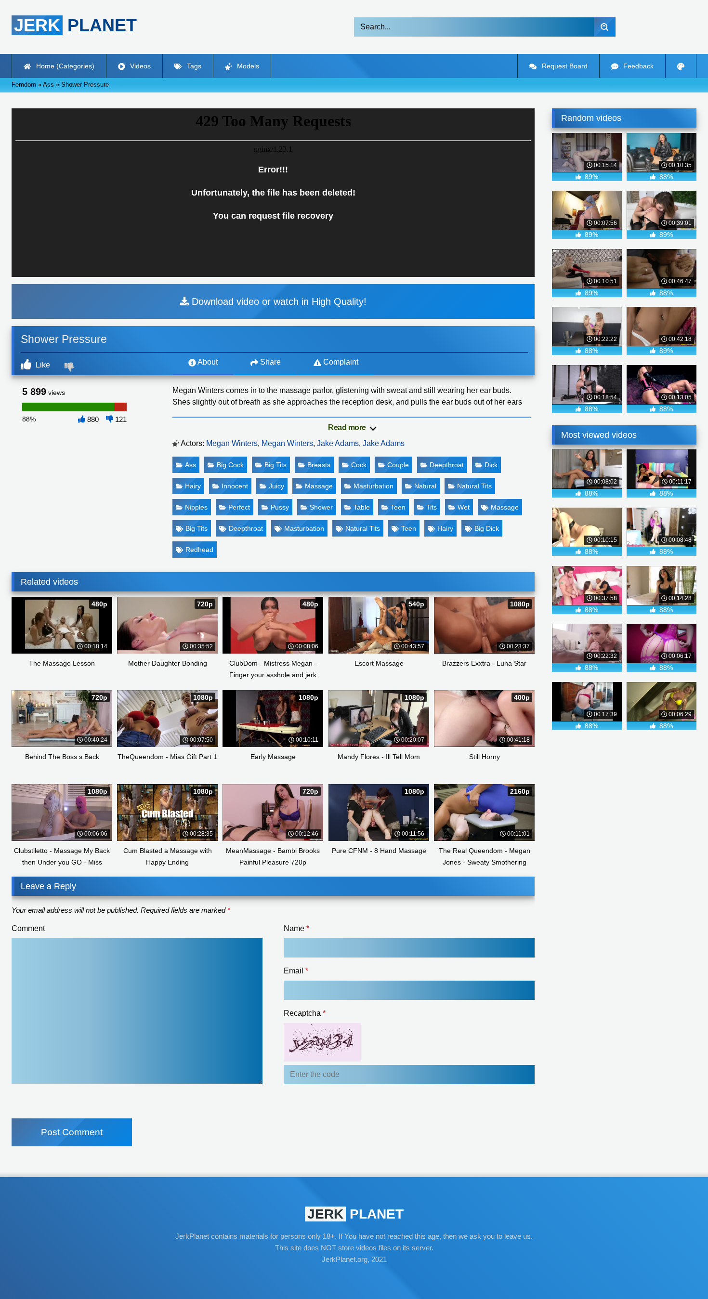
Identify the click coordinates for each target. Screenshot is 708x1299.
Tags (193, 66)
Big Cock (230, 465)
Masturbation (373, 486)
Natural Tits (474, 486)
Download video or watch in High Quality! (278, 301)
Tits (431, 507)
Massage (319, 486)
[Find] (605, 27)
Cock (359, 465)
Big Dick (486, 528)
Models (247, 66)
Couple (398, 465)
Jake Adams (338, 443)
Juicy (276, 486)
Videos (139, 66)
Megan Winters (232, 443)
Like (42, 365)
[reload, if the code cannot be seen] (322, 1059)
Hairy (193, 486)
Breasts (318, 465)
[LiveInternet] (354, 1278)
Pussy (280, 507)
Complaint (339, 362)
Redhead (199, 549)
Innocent (235, 486)
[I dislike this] (70, 368)
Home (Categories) (64, 66)
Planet (75, 25)
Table (362, 507)
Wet (464, 507)
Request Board (564, 66)
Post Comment (72, 1132)
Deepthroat (447, 465)
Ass (190, 465)
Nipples (196, 507)
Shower (321, 507)
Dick (491, 465)
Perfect (239, 507)
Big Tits (275, 465)
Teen (398, 507)
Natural (425, 486)
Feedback (637, 66)
